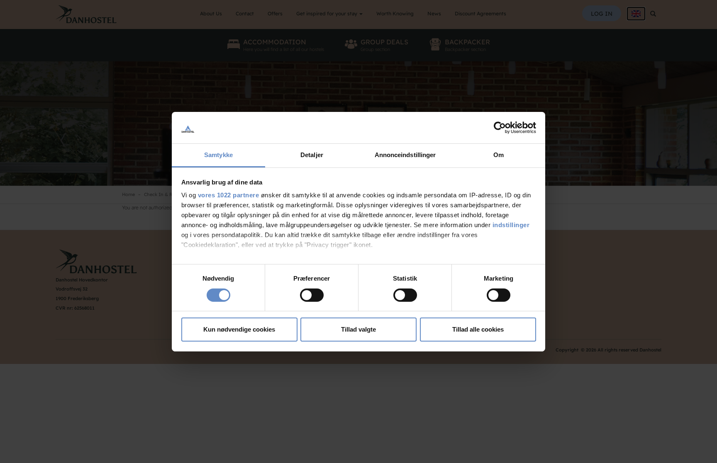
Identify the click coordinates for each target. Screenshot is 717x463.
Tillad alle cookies (478, 329)
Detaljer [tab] (311, 154)
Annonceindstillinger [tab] (405, 154)
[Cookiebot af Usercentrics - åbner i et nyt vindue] (499, 127)
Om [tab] (498, 154)
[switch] (312, 295)
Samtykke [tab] (218, 154)
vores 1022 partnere (228, 195)
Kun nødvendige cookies (239, 329)
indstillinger (511, 224)
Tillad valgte (358, 329)
